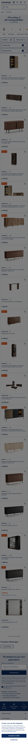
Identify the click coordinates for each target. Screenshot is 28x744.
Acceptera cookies (14, 735)
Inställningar (14, 739)
